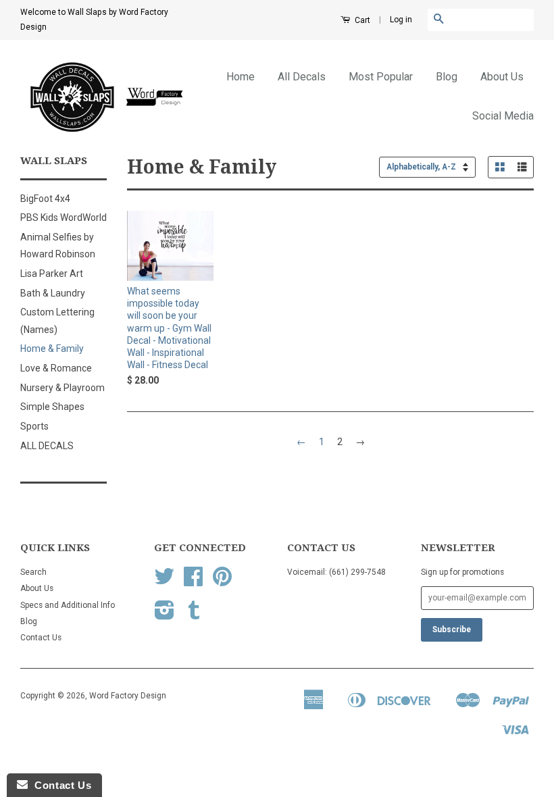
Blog (446, 76)
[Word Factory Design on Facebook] (193, 581)
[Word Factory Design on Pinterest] (222, 581)
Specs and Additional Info (67, 605)
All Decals (302, 76)
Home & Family (52, 348)
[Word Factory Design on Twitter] (164, 581)
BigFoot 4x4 (45, 198)
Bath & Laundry (52, 293)
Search (33, 572)
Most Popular (381, 76)
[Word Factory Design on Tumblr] (194, 615)
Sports (34, 426)
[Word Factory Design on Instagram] (164, 615)
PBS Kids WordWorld (63, 217)
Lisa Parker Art (51, 273)
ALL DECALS (47, 445)
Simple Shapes (52, 406)
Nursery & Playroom (62, 387)
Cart (361, 20)
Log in (401, 19)
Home (240, 76)
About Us (502, 76)
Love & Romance (56, 368)
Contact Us (40, 637)
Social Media (503, 115)
